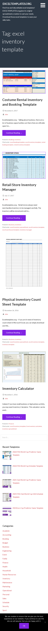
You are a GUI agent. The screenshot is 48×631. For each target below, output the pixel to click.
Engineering (7, 551)
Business (12, 225)
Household (7, 571)
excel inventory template (33, 142)
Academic (6, 531)
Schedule (6, 602)
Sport (5, 610)
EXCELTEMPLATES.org (17, 3)
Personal (6, 595)
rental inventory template (22, 145)
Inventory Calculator (18, 388)
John (6, 114)
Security (6, 606)
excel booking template (17, 142)
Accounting (7, 535)
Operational (7, 591)
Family (5, 559)
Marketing (6, 587)
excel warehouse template (10, 230)
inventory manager (26, 230)
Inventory (18, 139)
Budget (5, 543)
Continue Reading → (14, 133)
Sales (4, 598)
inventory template (8, 344)
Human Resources (9, 575)
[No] (45, 622)
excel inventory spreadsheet (19, 227)
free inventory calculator (34, 426)
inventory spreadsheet (9, 429)
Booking (11, 139)
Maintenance (7, 583)
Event (5, 555)
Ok (24, 626)
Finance (11, 424)
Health (5, 567)
